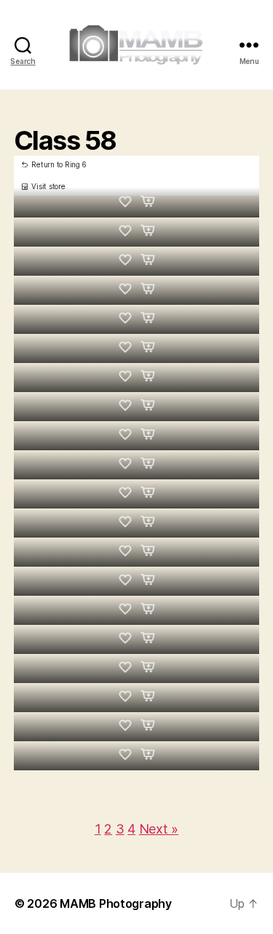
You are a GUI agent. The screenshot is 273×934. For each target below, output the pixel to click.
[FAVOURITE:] (125, 202)
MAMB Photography (116, 903)
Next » (158, 829)
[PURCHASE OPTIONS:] (148, 202)
